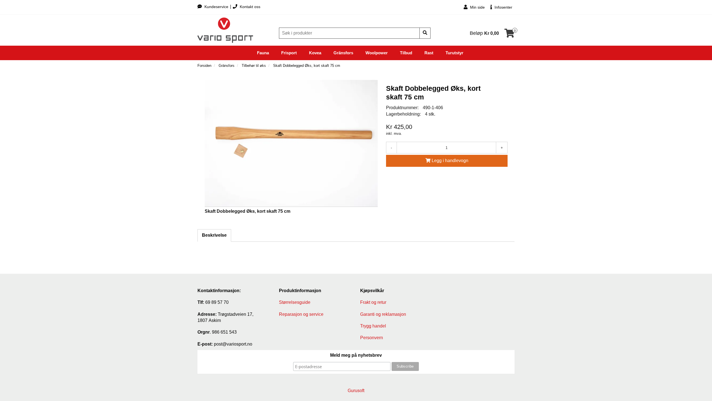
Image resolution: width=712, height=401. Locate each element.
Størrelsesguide (294, 302)
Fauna (263, 52)
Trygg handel (373, 326)
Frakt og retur (373, 302)
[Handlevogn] (510, 35)
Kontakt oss (249, 6)
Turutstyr (454, 52)
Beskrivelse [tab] (214, 235)
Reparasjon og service (301, 314)
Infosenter (502, 7)
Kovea (315, 52)
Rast (428, 52)
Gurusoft (356, 390)
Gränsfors (343, 52)
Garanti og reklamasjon (383, 314)
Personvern (371, 337)
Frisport (289, 52)
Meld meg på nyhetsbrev (356, 355)
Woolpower (376, 52)
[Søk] (425, 33)
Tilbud (406, 52)
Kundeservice (216, 6)
